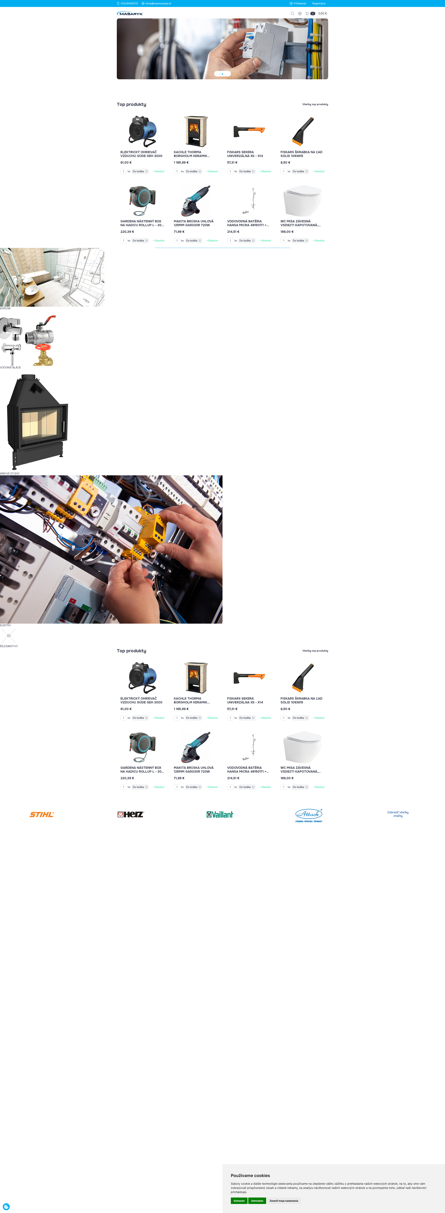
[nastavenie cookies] (6, 1206)
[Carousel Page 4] (225, 74)
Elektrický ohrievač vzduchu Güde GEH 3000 (141, 154)
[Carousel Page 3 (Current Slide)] (222, 74)
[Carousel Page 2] (219, 74)
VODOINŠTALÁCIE (10, 367)
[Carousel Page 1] (216, 74)
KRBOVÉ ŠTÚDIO (9, 473)
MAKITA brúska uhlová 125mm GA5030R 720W (194, 223)
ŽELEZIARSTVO (9, 646)
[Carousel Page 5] (228, 74)
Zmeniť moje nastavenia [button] (284, 1200)
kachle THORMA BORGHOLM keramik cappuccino (190, 156)
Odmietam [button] (257, 1200)
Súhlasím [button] (239, 1200)
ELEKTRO (5, 625)
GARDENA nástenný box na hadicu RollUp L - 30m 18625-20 (142, 225)
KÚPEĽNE (5, 308)
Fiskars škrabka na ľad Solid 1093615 (301, 154)
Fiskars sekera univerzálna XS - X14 (245, 154)
